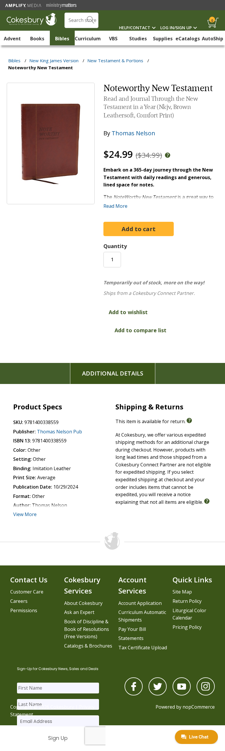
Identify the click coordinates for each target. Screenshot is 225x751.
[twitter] (158, 694)
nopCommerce (199, 707)
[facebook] (134, 694)
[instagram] (206, 694)
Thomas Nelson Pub (59, 431)
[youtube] (182, 694)
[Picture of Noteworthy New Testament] (50, 200)
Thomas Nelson (133, 133)
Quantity (115, 246)
